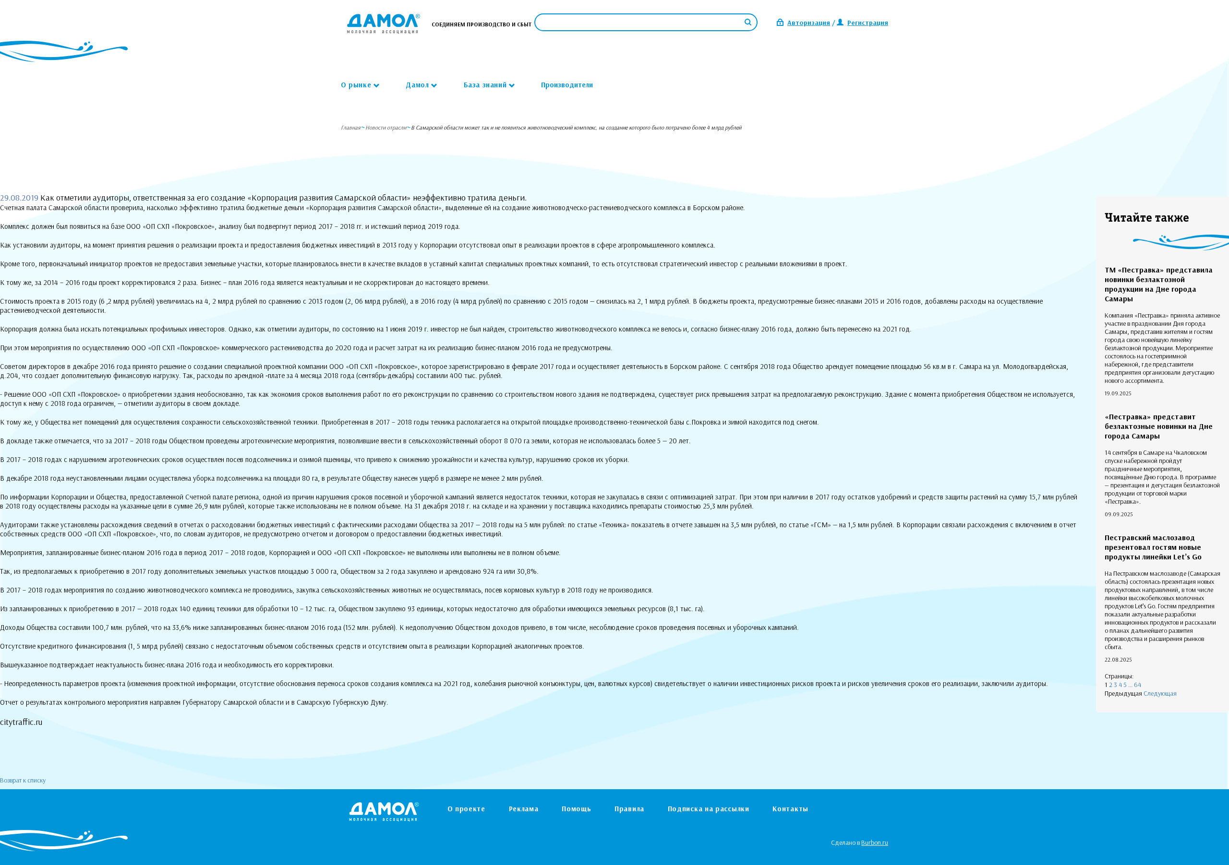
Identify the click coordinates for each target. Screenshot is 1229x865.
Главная (351, 127)
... (1130, 684)
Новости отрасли (385, 127)
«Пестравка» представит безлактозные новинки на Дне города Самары (1159, 426)
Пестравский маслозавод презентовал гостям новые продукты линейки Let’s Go (1153, 547)
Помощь (576, 808)
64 (1137, 684)
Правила (629, 808)
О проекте (466, 808)
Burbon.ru (874, 842)
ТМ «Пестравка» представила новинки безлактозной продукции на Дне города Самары (1159, 284)
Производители (567, 84)
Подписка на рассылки (708, 808)
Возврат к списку (23, 780)
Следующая (1160, 693)
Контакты (790, 808)
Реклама (524, 808)
